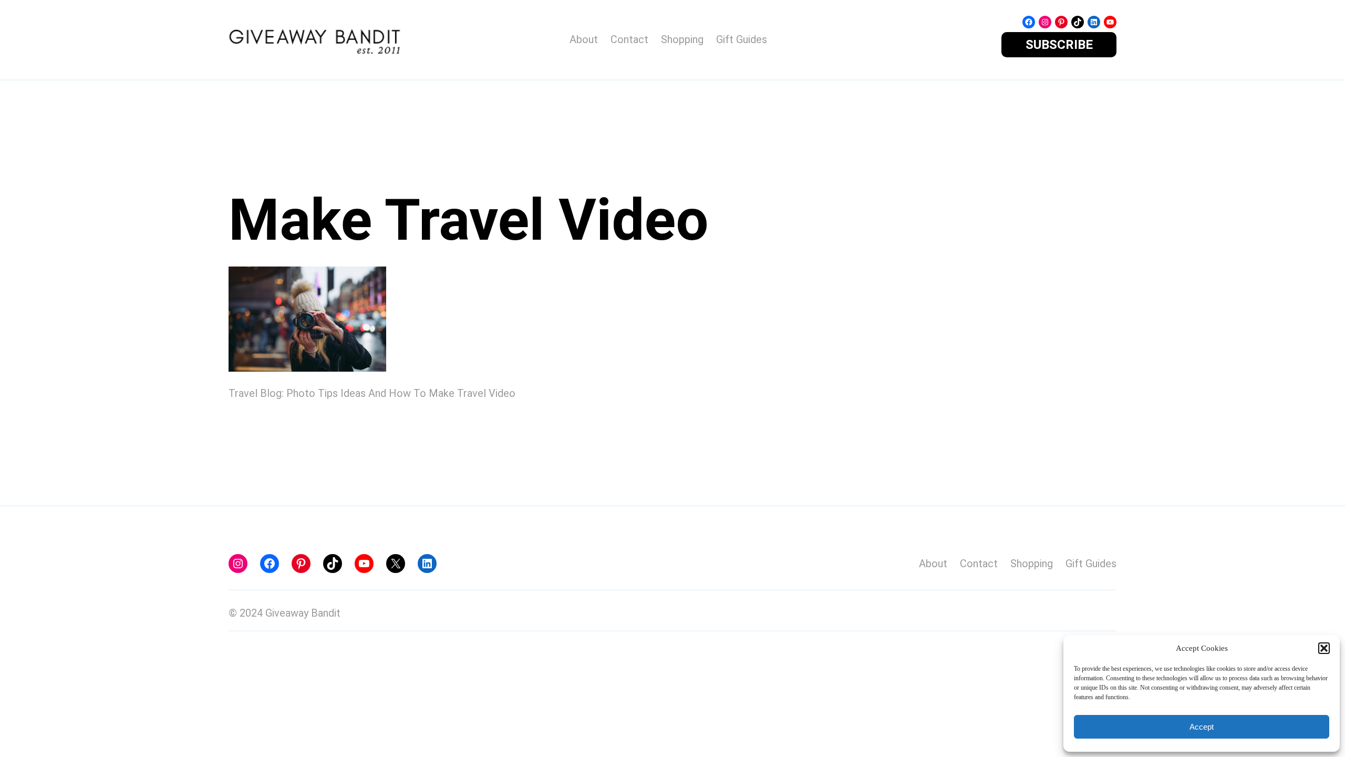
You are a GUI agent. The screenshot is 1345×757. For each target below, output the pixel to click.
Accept (1201, 726)
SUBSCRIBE (1059, 44)
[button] (1324, 648)
